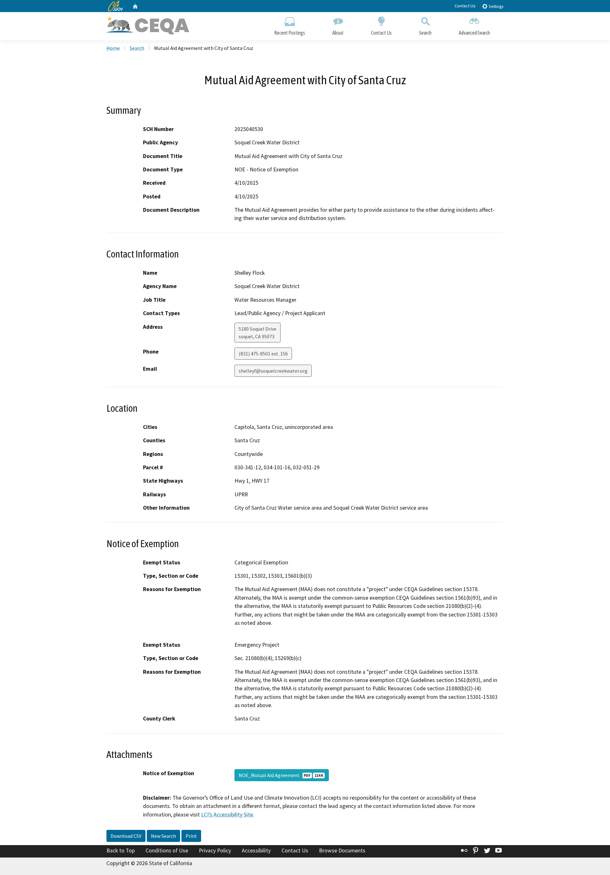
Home (113, 48)
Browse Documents (342, 850)
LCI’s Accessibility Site (227, 814)
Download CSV (126, 836)
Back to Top (120, 850)
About (338, 33)
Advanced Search (474, 33)
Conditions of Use (167, 850)
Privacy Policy (215, 850)
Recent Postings (289, 33)
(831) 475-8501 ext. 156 (263, 353)
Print (191, 836)
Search (425, 33)
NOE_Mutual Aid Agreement (281, 775)
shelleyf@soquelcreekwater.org (273, 371)
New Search (163, 836)
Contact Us (465, 6)
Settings (495, 6)
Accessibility (256, 850)
